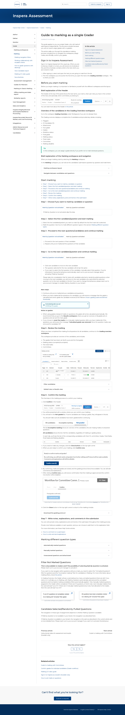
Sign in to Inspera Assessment (93, 50)
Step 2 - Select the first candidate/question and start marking (62, 186)
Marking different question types (94, 58)
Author (15, 34)
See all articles (19, 77)
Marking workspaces (21, 50)
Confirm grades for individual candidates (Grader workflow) (59, 668)
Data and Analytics (19, 106)
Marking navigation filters (23, 57)
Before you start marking (92, 52)
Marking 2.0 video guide (48, 671)
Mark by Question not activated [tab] (52, 207)
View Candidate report (22, 71)
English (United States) (87, 709)
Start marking (89, 55)
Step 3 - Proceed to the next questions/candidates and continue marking (66, 188)
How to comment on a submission (54, 532)
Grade (42, 27)
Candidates (17, 133)
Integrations (17, 123)
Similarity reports (20, 98)
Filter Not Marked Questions (93, 61)
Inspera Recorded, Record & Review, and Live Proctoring (22, 118)
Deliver (15, 38)
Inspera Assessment (32, 27)
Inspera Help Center (19, 27)
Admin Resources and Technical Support (20, 128)
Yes (74, 649)
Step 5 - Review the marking (52, 193)
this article (58, 575)
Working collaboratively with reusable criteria (23, 61)
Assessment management (23, 81)
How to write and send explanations (54, 534)
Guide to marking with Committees (100, 633)
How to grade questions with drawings (24, 66)
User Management (19, 102)
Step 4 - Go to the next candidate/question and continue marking (64, 191)
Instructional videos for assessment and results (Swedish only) (56, 634)
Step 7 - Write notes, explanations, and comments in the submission (65, 198)
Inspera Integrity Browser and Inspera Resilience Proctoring (21, 111)
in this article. (69, 107)
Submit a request (96, 4)
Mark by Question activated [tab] (75, 207)
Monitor (15, 42)
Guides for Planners (20, 84)
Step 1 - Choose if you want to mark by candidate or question (62, 184)
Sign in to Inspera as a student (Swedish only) (55, 675)
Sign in (108, 4)
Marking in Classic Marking (23, 88)
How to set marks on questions (51, 678)
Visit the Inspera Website (71, 709)
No (80, 649)
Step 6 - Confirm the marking (52, 195)
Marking (48, 27)
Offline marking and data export (22, 93)
